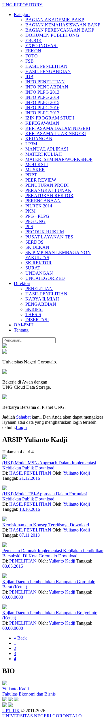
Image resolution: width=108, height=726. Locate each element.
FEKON (33, 50)
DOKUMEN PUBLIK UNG (52, 35)
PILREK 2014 (38, 205)
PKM (30, 211)
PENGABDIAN (40, 304)
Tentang (21, 330)
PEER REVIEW (40, 180)
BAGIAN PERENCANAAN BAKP (59, 30)
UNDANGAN (39, 273)
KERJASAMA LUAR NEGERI (55, 133)
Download (44, 467)
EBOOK (33, 40)
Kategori (22, 14)
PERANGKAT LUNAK (48, 190)
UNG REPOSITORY (22, 4)
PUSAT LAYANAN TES (49, 236)
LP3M (31, 143)
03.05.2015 (12, 566)
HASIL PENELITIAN (46, 66)
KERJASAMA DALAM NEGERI (57, 128)
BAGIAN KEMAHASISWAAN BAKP (62, 24)
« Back (20, 638)
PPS (29, 226)
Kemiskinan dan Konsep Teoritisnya (36, 524)
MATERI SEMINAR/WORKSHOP (58, 159)
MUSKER (35, 169)
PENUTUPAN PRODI (47, 185)
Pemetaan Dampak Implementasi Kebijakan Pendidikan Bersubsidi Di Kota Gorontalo (52, 553)
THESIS (33, 314)
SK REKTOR (38, 262)
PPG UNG (35, 221)
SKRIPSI (34, 309)
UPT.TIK (11, 710)
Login (21, 427)
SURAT (32, 267)
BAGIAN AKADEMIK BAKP (54, 19)
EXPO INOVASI (41, 45)
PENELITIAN (39, 288)
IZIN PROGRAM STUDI (49, 117)
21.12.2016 (29, 478)
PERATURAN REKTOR (49, 195)
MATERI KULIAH (43, 154)
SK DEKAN (37, 247)
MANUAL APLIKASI (46, 149)
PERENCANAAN (43, 200)
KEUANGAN (38, 138)
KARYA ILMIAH (42, 298)
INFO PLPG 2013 (42, 92)
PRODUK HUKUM (44, 231)
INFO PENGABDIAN (46, 86)
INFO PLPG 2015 (42, 102)
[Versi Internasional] (4, 346)
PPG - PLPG (37, 216)
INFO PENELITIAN (45, 81)
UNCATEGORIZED (45, 278)
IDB (29, 76)
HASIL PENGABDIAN (48, 71)
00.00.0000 (12, 597)
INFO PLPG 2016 (42, 107)
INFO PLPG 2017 (42, 112)
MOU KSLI (36, 164)
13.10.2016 (29, 509)
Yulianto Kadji (76, 473)
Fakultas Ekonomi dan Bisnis (29, 694)
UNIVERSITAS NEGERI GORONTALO (42, 715)
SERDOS (34, 242)
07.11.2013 (29, 535)
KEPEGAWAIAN (42, 123)
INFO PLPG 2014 (42, 97)
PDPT (31, 174)
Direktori (22, 283)
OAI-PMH (24, 324)
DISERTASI (37, 319)
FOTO (31, 55)
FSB (29, 61)
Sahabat (23, 417)
